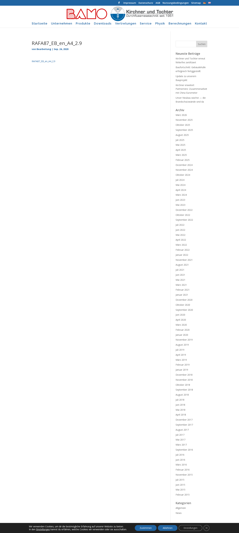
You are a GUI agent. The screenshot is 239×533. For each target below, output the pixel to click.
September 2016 (184, 449)
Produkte (83, 23)
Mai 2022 (180, 234)
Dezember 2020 (184, 299)
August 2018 (182, 394)
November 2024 (184, 169)
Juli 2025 (180, 139)
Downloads (103, 23)
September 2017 (184, 424)
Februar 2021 (183, 289)
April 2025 (181, 149)
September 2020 (184, 309)
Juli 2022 (180, 224)
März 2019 (181, 359)
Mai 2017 (180, 439)
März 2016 (181, 464)
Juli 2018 (180, 399)
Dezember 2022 (184, 209)
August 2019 (182, 344)
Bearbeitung (44, 49)
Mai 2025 (180, 144)
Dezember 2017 (184, 419)
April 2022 (181, 239)
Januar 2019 (182, 369)
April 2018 (181, 414)
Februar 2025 (183, 159)
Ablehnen (168, 527)
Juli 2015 (180, 479)
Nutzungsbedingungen (176, 3)
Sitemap (196, 3)
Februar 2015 (183, 494)
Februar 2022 (183, 249)
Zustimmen (146, 527)
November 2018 (184, 379)
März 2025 (181, 154)
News (179, 513)
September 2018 (184, 389)
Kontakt (201, 23)
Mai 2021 (180, 279)
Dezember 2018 (184, 374)
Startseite (39, 23)
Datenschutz (146, 3)
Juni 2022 (180, 229)
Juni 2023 (180, 199)
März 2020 (181, 324)
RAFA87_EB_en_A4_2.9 (43, 61)
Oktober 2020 (183, 304)
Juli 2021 (180, 269)
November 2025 (184, 119)
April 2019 (181, 354)
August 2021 (182, 264)
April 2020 (181, 319)
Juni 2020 (180, 314)
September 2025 (184, 129)
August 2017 (182, 429)
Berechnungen (180, 23)
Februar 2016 (183, 469)
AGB (158, 3)
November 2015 (184, 474)
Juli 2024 (180, 179)
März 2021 (181, 284)
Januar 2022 (182, 254)
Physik (160, 23)
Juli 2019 (180, 349)
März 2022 (181, 244)
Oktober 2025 (183, 124)
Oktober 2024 (183, 174)
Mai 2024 (180, 184)
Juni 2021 (180, 274)
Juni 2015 (180, 484)
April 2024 (181, 189)
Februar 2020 (183, 329)
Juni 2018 (180, 404)
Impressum (129, 3)
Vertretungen (125, 23)
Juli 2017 (180, 434)
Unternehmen (61, 23)
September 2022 (184, 219)
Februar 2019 (183, 364)
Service (146, 23)
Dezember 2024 (184, 164)
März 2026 (181, 114)
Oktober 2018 (183, 384)
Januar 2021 (182, 294)
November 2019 (184, 339)
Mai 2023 (180, 204)
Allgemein (181, 507)
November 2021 (184, 259)
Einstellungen (43, 529)
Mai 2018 (180, 409)
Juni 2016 (180, 459)
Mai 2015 (180, 489)
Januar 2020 (182, 334)
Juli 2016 (180, 454)
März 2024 (181, 194)
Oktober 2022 (183, 214)
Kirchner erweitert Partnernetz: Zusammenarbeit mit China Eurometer (191, 89)
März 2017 (181, 444)
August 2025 (182, 134)
